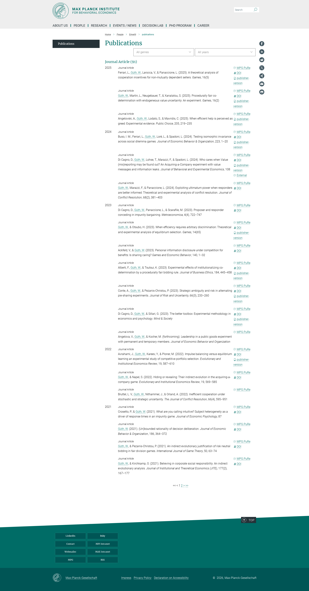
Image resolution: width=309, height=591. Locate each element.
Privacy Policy (142, 578)
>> (186, 485)
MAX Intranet (102, 551)
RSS (103, 559)
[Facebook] (261, 43)
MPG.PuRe (243, 68)
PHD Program (180, 25)
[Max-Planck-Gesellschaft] (59, 578)
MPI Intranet (103, 544)
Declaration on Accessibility (171, 578)
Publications (66, 43)
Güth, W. (136, 72)
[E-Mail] (261, 84)
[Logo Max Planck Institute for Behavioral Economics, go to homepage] (120, 11)
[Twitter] (261, 67)
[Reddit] (261, 59)
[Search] (255, 9)
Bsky (102, 535)
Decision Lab (152, 25)
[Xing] (261, 76)
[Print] (261, 92)
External (242, 175)
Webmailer (70, 551)
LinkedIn (70, 535)
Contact (70, 544)
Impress (126, 578)
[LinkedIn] (261, 51)
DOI (239, 73)
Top (251, 520)
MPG (70, 559)
